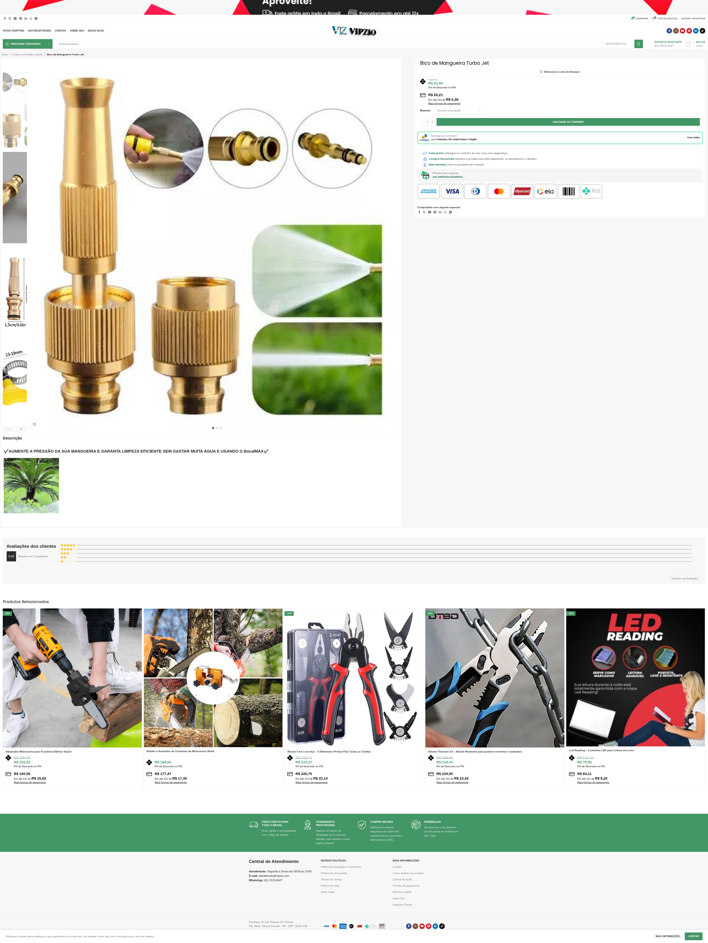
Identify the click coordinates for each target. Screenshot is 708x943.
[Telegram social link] (36, 18)
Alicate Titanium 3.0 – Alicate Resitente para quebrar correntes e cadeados (475, 751)
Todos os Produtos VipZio (27, 54)
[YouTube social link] (682, 31)
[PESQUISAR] (638, 44)
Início (5, 54)
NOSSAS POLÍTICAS (333, 860)
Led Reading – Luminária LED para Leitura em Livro (601, 750)
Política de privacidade (334, 873)
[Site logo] (354, 30)
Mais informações (668, 936)
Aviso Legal (327, 891)
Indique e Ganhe (402, 904)
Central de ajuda (402, 879)
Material (425, 110)
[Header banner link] (354, 7)
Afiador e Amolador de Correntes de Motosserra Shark (180, 751)
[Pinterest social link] (20, 18)
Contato (397, 866)
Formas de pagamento (406, 885)
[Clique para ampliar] (34, 424)
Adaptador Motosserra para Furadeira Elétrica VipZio (39, 751)
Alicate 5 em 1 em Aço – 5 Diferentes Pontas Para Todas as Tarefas (329, 751)
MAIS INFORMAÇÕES (406, 860)
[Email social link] (15, 18)
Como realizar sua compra (408, 873)
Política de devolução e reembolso (341, 866)
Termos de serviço (331, 879)
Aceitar (693, 936)
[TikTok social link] (702, 31)
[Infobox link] (664, 44)
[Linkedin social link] (25, 18)
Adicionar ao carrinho (568, 122)
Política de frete (330, 885)
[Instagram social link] (676, 31)
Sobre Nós (399, 898)
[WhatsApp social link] (30, 18)
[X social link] (9, 18)
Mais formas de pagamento (444, 103)
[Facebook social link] (5, 18)
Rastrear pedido (402, 891)
